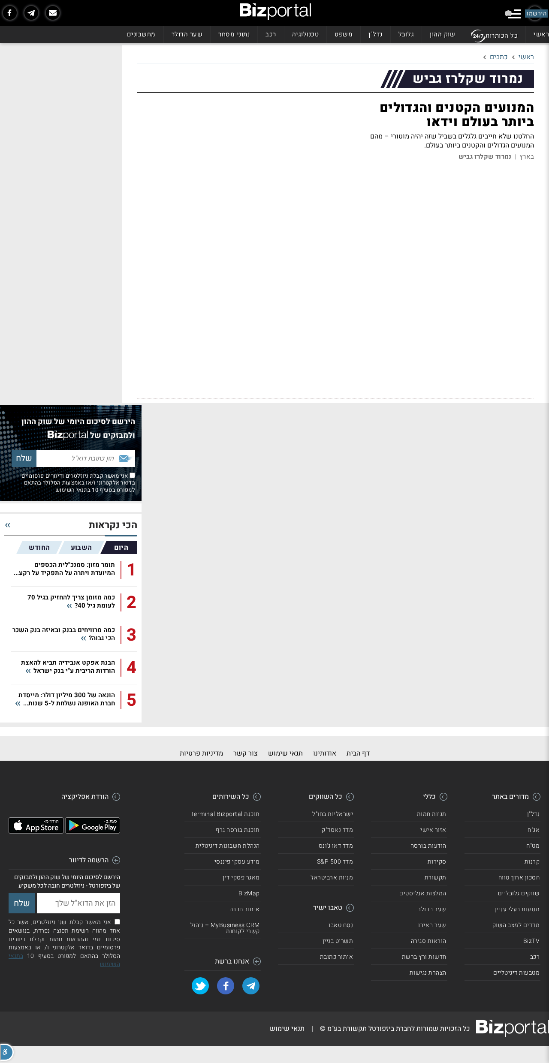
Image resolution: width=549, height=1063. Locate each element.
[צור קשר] (52, 13)
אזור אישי (433, 829)
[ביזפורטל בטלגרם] (31, 13)
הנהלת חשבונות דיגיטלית (228, 845)
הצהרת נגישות (428, 972)
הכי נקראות (113, 525)
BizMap (249, 893)
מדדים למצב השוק (516, 925)
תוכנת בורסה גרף (238, 829)
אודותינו (324, 753)
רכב (270, 34)
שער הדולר (187, 34)
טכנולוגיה (305, 34)
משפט (344, 34)
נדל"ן (375, 34)
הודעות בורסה (428, 845)
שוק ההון (442, 34)
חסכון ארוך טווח (519, 877)
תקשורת (435, 877)
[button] (7, 1052)
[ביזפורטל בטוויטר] (200, 985)
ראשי (541, 34)
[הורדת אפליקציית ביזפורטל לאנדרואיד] (92, 831)
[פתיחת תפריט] (514, 13)
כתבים (499, 57)
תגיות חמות (431, 814)
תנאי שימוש (285, 753)
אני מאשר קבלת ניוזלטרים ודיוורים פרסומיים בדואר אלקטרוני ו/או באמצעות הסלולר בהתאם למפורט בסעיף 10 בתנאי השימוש (78, 483)
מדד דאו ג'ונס (336, 845)
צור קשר (245, 753)
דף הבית (358, 753)
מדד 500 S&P (335, 861)
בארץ (526, 157)
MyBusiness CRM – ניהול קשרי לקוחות (225, 928)
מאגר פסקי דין (241, 877)
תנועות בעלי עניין (517, 909)
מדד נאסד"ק (337, 829)
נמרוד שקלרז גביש (485, 157)
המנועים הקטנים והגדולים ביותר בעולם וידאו (457, 115)
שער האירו (432, 925)
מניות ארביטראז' (332, 877)
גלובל (406, 34)
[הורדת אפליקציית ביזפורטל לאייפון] (36, 831)
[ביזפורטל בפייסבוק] (10, 13)
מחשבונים (141, 34)
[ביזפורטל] (275, 11)
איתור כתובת (336, 956)
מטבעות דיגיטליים (516, 972)
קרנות (532, 861)
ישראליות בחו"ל (332, 814)
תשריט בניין (338, 941)
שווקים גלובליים (519, 893)
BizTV (531, 941)
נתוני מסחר (234, 34)
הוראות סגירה (428, 941)
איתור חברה (244, 909)
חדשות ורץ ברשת (424, 956)
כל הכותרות (502, 35)
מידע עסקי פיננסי (237, 861)
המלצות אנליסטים (422, 893)
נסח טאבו (341, 925)
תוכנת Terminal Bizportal (225, 814)
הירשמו (536, 13)
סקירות (437, 861)
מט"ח (533, 845)
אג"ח (534, 829)
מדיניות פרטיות (201, 753)
